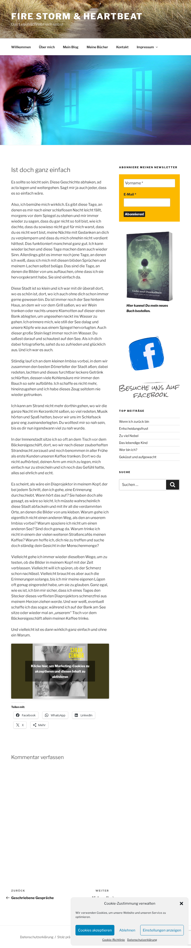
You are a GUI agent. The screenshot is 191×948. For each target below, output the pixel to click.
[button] (181, 903)
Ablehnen (127, 930)
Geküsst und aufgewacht (137, 457)
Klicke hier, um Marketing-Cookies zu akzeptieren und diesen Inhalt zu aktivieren (60, 671)
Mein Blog (70, 47)
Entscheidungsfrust (133, 428)
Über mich (47, 47)
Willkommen (21, 47)
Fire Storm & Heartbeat (77, 16)
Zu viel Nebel (128, 436)
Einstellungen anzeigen (162, 930)
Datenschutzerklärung (142, 939)
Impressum (145, 47)
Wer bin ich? (128, 450)
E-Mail (130, 194)
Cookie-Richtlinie (113, 939)
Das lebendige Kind (133, 443)
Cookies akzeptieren (95, 930)
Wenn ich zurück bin (134, 421)
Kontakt (122, 47)
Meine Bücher (97, 47)
